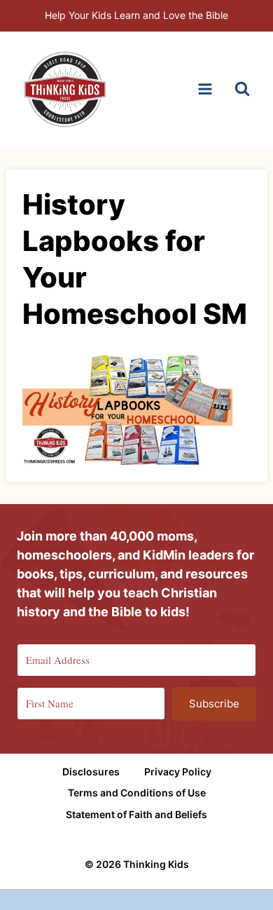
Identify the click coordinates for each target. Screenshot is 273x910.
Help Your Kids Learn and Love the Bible (136, 15)
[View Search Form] (242, 89)
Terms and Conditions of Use (137, 793)
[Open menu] (204, 89)
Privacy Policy (177, 771)
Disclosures (91, 771)
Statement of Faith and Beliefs (136, 814)
